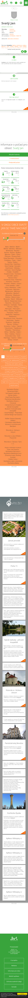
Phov (5, 311)
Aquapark (23, 357)
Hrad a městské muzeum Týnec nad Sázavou (13, 448)
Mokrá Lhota (15, 297)
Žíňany (10, 340)
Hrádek (9, 272)
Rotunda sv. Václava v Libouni (13, 431)
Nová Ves (8, 303)
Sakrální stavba (14, 385)
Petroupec (8, 309)
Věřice (6, 332)
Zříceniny (20, 371)
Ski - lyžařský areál (14, 360)
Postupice (10, 313)
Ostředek (14, 305)
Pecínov (10, 307)
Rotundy (18, 374)
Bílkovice (18, 249)
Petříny (16, 307)
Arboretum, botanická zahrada (10, 367)
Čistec (14, 260)
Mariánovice (9, 291)
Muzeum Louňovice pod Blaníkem (13, 425)
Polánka (11, 311)
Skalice (17, 320)
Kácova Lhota (12, 278)
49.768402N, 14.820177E (15, 36)
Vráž (18, 336)
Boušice (16, 251)
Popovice (18, 311)
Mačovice (16, 289)
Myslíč (13, 299)
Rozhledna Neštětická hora (12, 453)
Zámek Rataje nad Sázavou (13, 415)
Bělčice (6, 249)
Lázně (5, 378)
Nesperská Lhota (15, 301)
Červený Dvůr (16, 256)
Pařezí (20, 305)
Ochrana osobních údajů (14, 981)
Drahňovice (9, 268)
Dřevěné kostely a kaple (7, 374)
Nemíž (7, 301)
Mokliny (7, 297)
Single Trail (5, 382)
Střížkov (15, 324)
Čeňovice (7, 256)
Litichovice (9, 289)
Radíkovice (9, 314)
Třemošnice (16, 330)
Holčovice (8, 270)
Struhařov (12, 29)
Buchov (6, 253)
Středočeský (12, 31)
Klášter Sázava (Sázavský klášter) (13, 419)
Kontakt (14, 987)
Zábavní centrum (21, 382)
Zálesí (19, 338)
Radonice (16, 314)
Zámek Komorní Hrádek (13, 405)
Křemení (7, 283)
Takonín (19, 326)
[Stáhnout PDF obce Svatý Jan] (22, 51)
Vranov (18, 334)
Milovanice (8, 295)
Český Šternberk (9, 258)
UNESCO (4, 360)
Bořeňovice (19, 45)
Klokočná (18, 280)
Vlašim (18, 332)
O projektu (14, 960)
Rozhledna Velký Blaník (13, 422)
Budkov (24, 45)
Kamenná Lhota (9, 280)
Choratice (18, 258)
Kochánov (9, 282)
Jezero (16, 276)
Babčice (14, 45)
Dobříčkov (17, 264)
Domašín (17, 266)
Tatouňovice (9, 328)
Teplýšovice (17, 328)
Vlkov (6, 334)
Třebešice (8, 330)
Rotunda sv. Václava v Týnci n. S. (13, 443)
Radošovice (12, 316)
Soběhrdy (16, 322)
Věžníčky (12, 332)
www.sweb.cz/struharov (13, 38)
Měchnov (17, 291)
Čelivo (18, 254)
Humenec (18, 274)
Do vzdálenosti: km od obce (12, 233)
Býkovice (3, 46)
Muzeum (12, 382)
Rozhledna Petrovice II (13, 451)
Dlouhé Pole (9, 264)
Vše (3, 357)
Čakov (13, 254)
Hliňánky (16, 46)
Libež (17, 285)
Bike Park (22, 378)
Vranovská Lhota (10, 336)
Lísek (19, 287)
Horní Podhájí (22, 46)
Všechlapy (7, 338)
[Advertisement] (14, 127)
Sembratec (10, 320)
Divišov (15, 262)
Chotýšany (7, 260)
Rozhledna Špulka (12, 389)
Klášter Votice (13, 459)
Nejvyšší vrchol (13, 378)
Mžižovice (19, 299)
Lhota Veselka (10, 285)
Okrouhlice (16, 303)
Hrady (7, 371)
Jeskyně (25, 374)
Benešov (12, 34)
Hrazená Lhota (8, 274)
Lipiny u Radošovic (10, 287)
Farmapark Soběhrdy (12, 393)
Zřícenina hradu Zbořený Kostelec (13, 456)
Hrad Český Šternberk (12, 397)
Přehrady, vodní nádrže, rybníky (14, 364)
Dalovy (10, 262)
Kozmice (16, 282)
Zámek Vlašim (12, 395)
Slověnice (9, 322)
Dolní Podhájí (10, 46)
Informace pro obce (14, 971)
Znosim (15, 340)
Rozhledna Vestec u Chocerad (13, 402)
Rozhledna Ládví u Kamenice (13, 461)
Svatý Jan (8, 23)
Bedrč (18, 247)
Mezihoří (16, 293)
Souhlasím (22, 993)
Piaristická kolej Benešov (12, 399)
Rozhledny (23, 367)
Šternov (9, 324)
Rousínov (19, 318)
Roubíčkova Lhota (9, 318)
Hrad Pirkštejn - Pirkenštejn (13, 413)
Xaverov (13, 338)
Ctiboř (19, 260)
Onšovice (7, 305)
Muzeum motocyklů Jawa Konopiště (13, 410)
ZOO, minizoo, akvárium (12, 357)
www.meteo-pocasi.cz (13, 214)
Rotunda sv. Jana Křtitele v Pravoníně (13, 437)
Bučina (12, 253)
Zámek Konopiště (12, 407)
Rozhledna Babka (13, 463)
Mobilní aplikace (14, 976)
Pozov (16, 313)
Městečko (9, 293)
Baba (7, 247)
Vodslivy (12, 334)
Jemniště (10, 276)
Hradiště (15, 272)
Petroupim (16, 309)
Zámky (13, 371)
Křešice (13, 283)
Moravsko (7, 299)
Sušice (14, 326)
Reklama (14, 965)
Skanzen (23, 360)
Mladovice (16, 295)
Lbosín (19, 283)
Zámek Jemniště (12, 391)
